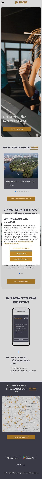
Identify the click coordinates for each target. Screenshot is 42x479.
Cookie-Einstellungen (21, 248)
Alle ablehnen (21, 254)
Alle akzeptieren (21, 259)
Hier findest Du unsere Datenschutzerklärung (18, 242)
